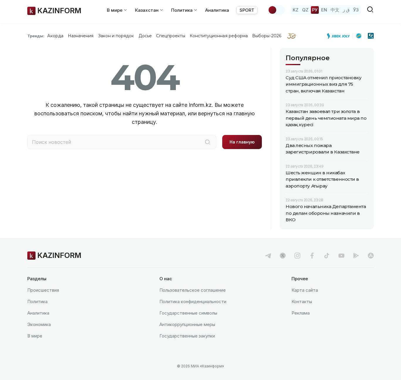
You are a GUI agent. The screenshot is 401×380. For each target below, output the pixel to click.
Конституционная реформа (219, 35)
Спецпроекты (170, 35)
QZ (305, 10)
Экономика (39, 324)
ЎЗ (356, 10)
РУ (315, 10)
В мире (34, 336)
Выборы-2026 (266, 35)
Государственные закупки (187, 336)
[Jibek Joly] (340, 36)
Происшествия (43, 290)
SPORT (247, 10)
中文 (335, 10)
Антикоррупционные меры (187, 324)
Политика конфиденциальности (192, 301)
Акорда (55, 35)
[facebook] (312, 256)
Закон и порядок (116, 35)
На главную (242, 141)
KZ (296, 10)
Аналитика (217, 10)
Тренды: (35, 35)
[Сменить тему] (276, 10)
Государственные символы (188, 313)
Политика (37, 301)
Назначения (81, 35)
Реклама (301, 313)
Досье (145, 35)
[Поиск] (207, 142)
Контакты (302, 301)
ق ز (346, 10)
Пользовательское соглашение (192, 290)
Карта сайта (305, 290)
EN (324, 10)
